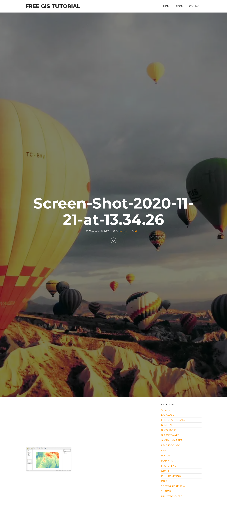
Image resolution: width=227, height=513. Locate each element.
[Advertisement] (90, 423)
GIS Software (170, 435)
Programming (171, 476)
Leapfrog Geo (170, 445)
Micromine (168, 465)
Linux (165, 450)
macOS (165, 455)
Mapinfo (167, 460)
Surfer (166, 491)
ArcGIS (165, 409)
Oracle (166, 470)
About (180, 6)
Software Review (173, 486)
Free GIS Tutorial (52, 6)
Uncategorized (172, 496)
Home (167, 6)
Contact (195, 6)
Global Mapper (171, 440)
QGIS (164, 481)
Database (167, 414)
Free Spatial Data (173, 419)
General (167, 425)
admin (123, 230)
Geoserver (168, 430)
